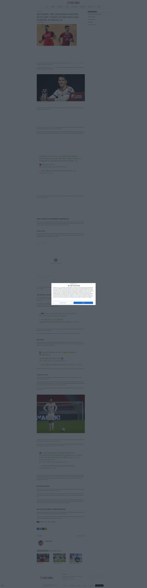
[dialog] (73, 294)
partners (59, 287)
